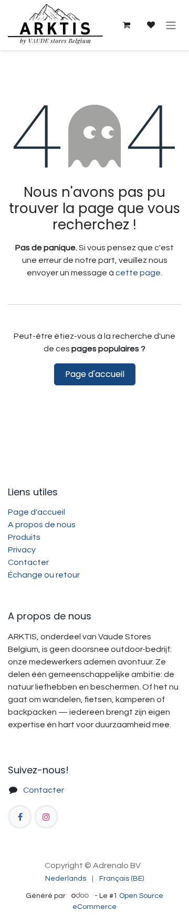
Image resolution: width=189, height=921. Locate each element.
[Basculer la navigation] (171, 25)
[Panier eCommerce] (126, 25)
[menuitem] (65, 879)
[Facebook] (19, 816)
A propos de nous (42, 524)
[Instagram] (46, 816)
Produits (24, 537)
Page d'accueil (94, 374)
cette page (138, 273)
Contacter (28, 562)
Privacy (22, 550)
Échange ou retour (44, 575)
